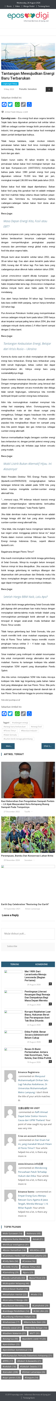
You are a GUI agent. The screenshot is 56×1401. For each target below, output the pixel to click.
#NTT (34, 1333)
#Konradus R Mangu (15, 1300)
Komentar (41, 964)
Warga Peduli (28, 6)
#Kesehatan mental (14, 1294)
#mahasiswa (11, 1322)
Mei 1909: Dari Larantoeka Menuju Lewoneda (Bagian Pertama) (35, 976)
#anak (38, 1239)
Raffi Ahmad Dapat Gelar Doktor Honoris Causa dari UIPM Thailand (33, 1116)
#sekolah (9, 1366)
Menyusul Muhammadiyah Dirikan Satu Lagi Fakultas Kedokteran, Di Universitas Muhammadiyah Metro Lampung (33, 1084)
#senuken (10, 1372)
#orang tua (10, 1338)
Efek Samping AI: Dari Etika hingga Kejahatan (49, 746)
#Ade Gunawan (12, 1233)
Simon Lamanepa (32, 908)
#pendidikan (11, 1344)
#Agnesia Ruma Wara (15, 1239)
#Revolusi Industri (29, 730)
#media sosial (12, 1327)
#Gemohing (11, 1272)
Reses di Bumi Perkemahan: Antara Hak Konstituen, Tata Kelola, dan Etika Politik (38, 1053)
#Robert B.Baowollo (29, 1361)
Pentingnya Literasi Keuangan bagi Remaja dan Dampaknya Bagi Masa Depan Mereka (37, 996)
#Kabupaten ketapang (16, 1283)
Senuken (28, 860)
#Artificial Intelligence (16, 1244)
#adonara (33, 1233)
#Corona (28, 1261)
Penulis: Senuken (28, 89)
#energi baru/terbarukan (15, 726)
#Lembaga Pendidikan (16, 1311)
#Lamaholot (40, 1305)
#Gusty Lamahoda (14, 1277)
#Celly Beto (10, 1261)
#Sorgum (31, 1377)
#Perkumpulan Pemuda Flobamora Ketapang (27, 1355)
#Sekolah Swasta (30, 1366)
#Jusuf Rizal (37, 1277)
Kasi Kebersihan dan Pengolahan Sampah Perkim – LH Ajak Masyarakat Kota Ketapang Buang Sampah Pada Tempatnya (27, 804)
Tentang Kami (44, 6)
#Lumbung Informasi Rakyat (19, 1316)
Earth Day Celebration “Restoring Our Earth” (25, 904)
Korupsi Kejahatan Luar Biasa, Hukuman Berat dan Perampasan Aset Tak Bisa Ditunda (38, 1016)
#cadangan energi (20, 722)
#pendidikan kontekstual (17, 1349)
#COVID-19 (10, 1266)
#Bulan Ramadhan (14, 1250)
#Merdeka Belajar (36, 1327)
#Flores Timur (10, 730)
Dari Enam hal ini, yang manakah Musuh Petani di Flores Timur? (35, 1143)
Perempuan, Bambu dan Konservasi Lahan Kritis (27, 855)
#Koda (36, 1294)
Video (17, 6)
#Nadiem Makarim (14, 1333)
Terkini (14, 964)
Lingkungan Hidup (10, 84)
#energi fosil (36, 726)
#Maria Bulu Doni (35, 1322)
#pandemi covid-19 (34, 1338)
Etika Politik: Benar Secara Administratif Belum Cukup (36, 1034)
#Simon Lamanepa (33, 1372)
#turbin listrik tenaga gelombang (18, 738)
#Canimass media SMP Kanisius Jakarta (24, 1255)
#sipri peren (11, 1377)
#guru (28, 1272)
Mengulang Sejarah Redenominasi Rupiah (10, 746)
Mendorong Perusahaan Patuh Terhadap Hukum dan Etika (32, 1171)
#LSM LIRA (40, 1311)
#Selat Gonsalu (10, 734)
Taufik (27, 811)
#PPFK (8, 1361)
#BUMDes (37, 1250)
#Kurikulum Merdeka (15, 1305)
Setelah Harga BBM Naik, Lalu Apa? (25, 597)
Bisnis (9, 6)
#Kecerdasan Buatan (15, 1288)
